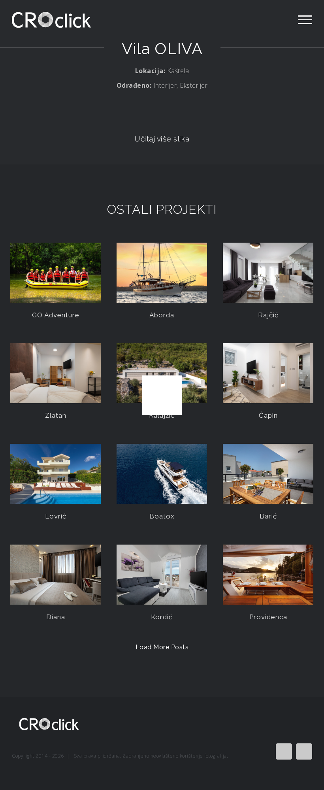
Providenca (268, 617)
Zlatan (55, 415)
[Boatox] (162, 474)
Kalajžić (162, 415)
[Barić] (268, 474)
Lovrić (55, 516)
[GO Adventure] (55, 273)
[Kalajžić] (162, 373)
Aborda (161, 315)
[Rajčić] (268, 273)
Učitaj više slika (162, 138)
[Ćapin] (268, 373)
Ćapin (268, 415)
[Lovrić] (55, 474)
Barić (268, 516)
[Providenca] (268, 575)
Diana (55, 617)
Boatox (162, 516)
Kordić (162, 617)
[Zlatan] (55, 373)
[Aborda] (162, 273)
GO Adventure (55, 315)
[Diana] (55, 575)
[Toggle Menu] (305, 19)
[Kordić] (162, 575)
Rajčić (268, 315)
